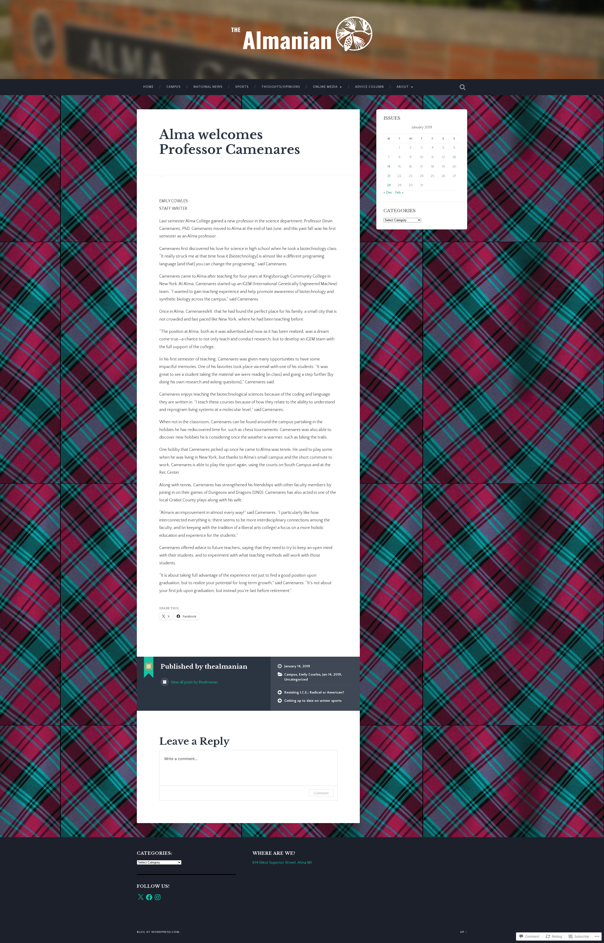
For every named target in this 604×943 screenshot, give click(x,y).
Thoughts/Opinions (280, 87)
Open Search (462, 87)
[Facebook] (149, 897)
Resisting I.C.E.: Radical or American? (314, 692)
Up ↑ (463, 932)
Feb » (399, 192)
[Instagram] (157, 897)
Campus (173, 87)
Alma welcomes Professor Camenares (229, 142)
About (403, 87)
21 (388, 176)
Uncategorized (296, 679)
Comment (321, 793)
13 (454, 157)
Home (148, 87)
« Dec (387, 192)
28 (389, 185)
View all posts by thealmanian (194, 682)
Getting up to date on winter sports (312, 701)
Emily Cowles (309, 674)
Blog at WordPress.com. (158, 932)
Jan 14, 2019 (331, 674)
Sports (242, 87)
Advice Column (369, 87)
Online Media (325, 87)
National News (207, 87)
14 (388, 167)
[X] (140, 897)
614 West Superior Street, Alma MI (282, 862)
